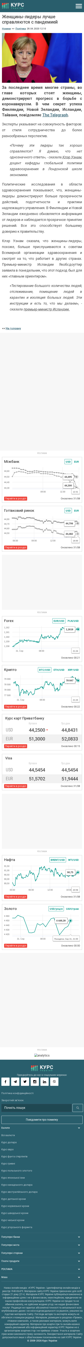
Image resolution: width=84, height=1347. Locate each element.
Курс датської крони (13, 1198)
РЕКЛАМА (6, 1269)
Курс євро (7, 1149)
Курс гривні (8, 1163)
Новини (6, 28)
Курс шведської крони (14, 1213)
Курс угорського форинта (16, 1227)
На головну (13, 328)
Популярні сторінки (12, 1253)
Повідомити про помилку (42, 1119)
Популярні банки (10, 1237)
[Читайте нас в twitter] (25, 1082)
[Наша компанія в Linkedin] (44, 1082)
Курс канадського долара (16, 1184)
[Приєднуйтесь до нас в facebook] (5, 1082)
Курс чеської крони (12, 1220)
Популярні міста (10, 1245)
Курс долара (9, 1142)
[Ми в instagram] (35, 1082)
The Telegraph (55, 115)
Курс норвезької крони (15, 1206)
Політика (20, 28)
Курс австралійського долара (19, 1191)
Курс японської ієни (13, 1177)
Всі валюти (8, 1135)
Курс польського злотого (16, 1170)
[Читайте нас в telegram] (15, 1082)
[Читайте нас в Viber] (54, 1082)
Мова (4, 1277)
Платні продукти (10, 1261)
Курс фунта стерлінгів (14, 1156)
